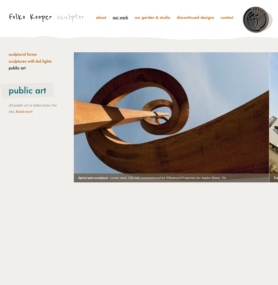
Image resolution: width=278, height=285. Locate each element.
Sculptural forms (23, 54)
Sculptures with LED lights (30, 61)
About (101, 17)
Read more (24, 112)
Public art (17, 68)
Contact (227, 17)
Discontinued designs (195, 17)
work (120, 17)
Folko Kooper (47, 17)
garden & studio (152, 17)
